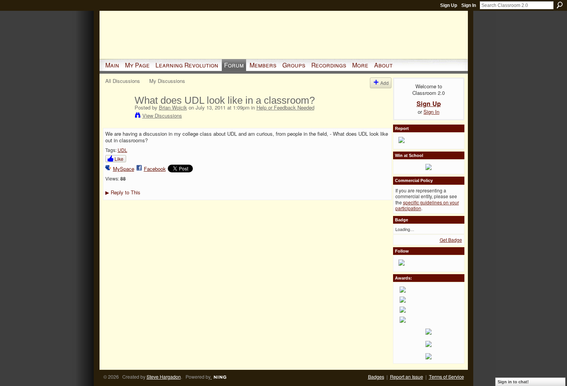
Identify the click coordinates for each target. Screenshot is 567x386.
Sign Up (448, 5)
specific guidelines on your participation (427, 205)
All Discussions (122, 80)
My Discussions (167, 80)
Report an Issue (406, 376)
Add (384, 82)
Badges (376, 376)
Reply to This (122, 192)
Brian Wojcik (173, 107)
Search (560, 5)
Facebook (155, 168)
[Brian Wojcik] (117, 116)
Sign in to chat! (513, 381)
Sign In (468, 5)
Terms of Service (446, 376)
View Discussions (162, 115)
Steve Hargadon (164, 376)
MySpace (123, 168)
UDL (122, 150)
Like (119, 158)
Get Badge (451, 239)
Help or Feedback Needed (285, 107)
